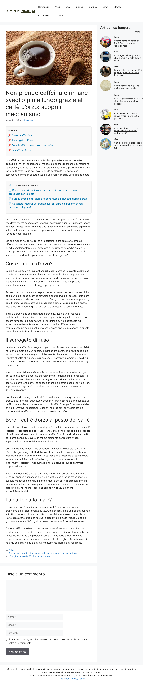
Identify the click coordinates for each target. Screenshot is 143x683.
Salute (60, 15)
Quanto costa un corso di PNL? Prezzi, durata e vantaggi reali (126, 43)
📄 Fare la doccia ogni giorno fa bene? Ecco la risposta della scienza (48, 198)
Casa (67, 7)
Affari (57, 7)
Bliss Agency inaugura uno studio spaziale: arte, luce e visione (127, 58)
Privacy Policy (78, 678)
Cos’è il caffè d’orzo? (23, 135)
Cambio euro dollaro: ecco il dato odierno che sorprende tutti (128, 145)
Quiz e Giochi (45, 15)
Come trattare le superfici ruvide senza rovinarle (127, 87)
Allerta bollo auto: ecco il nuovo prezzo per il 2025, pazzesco (126, 116)
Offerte (117, 7)
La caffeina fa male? (23, 150)
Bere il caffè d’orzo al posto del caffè (32, 145)
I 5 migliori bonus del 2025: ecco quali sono (29, 556)
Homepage (43, 7)
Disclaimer (64, 678)
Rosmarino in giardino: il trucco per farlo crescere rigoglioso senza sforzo (43, 553)
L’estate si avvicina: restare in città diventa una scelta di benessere (128, 101)
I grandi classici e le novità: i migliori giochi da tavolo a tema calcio (128, 72)
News (105, 7)
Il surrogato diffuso (22, 140)
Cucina (79, 7)
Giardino (92, 7)
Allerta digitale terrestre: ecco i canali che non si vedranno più (126, 130)
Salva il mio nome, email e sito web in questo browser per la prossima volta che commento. (48, 641)
